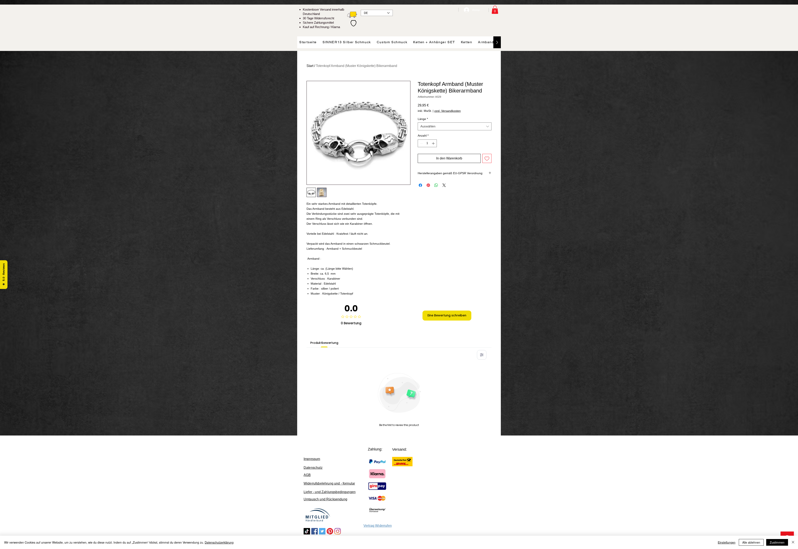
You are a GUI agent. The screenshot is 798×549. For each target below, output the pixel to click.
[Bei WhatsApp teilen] (436, 185)
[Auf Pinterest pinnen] (428, 185)
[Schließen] (793, 542)
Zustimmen (777, 542)
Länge (423, 119)
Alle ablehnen (751, 542)
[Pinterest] (330, 531)
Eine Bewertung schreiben (446, 315)
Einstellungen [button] (726, 542)
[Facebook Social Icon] (314, 531)
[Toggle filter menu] (481, 355)
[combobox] (454, 126)
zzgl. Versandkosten (447, 110)
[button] (494, 10)
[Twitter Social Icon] (322, 531)
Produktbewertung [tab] (324, 343)
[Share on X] (444, 185)
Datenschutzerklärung (219, 542)
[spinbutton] (427, 143)
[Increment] (433, 143)
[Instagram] (337, 531)
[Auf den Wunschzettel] (486, 158)
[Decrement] (421, 143)
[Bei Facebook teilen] (420, 185)
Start (310, 66)
